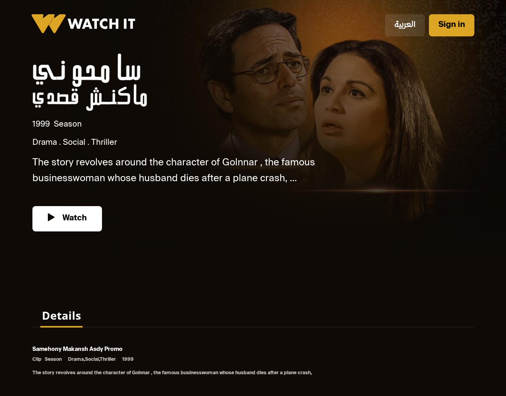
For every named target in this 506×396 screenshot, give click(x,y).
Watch (73, 219)
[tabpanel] (253, 362)
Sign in (451, 25)
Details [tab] (61, 315)
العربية (405, 25)
